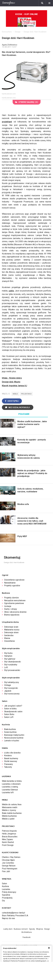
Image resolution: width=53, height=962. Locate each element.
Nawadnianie (10, 583)
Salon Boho (9, 714)
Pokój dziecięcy (9, 892)
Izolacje (7, 606)
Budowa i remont (21, 929)
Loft (6, 667)
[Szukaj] (42, 3)
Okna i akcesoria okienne (15, 612)
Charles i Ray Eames (11, 857)
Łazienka (6, 889)
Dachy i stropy (10, 609)
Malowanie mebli (9, 807)
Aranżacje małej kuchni (14, 735)
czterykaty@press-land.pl (13, 913)
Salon (4, 883)
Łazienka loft (8, 792)
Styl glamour (9, 659)
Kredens (8, 755)
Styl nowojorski (11, 688)
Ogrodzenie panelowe (14, 603)
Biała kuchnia (10, 729)
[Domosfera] (8, 3)
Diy (3, 900)
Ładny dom (7, 929)
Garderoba (8, 635)
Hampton (8, 656)
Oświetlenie (9, 641)
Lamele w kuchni (11, 740)
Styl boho (8, 653)
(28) (28, 102)
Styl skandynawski (12, 661)
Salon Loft (8, 717)
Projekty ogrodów (12, 585)
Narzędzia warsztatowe (14, 600)
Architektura (26, 932)
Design (17, 32)
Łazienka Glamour (10, 789)
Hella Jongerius (9, 833)
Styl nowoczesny (12, 693)
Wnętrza (39, 929)
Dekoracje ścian (11, 627)
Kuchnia (5, 886)
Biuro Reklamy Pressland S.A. (15, 915)
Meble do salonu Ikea (11, 804)
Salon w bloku (10, 708)
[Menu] (49, 3)
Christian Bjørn (8, 860)
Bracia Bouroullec (9, 836)
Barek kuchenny (11, 758)
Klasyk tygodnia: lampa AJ (14, 385)
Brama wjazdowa (11, 615)
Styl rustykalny (10, 664)
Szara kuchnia (10, 732)
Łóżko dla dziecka (12, 752)
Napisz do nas (8, 918)
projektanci (26, 394)
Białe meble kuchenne (12, 813)
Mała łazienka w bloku (12, 781)
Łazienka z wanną (10, 787)
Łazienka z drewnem (11, 784)
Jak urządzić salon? (13, 706)
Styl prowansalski (12, 670)
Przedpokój (7, 898)
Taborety (8, 767)
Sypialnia (6, 895)
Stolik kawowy (10, 761)
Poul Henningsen (9, 868)
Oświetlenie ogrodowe (14, 580)
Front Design (8, 845)
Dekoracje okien (11, 632)
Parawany (8, 764)
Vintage (7, 685)
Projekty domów (11, 597)
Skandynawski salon (13, 711)
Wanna (7, 638)
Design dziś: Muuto (11, 382)
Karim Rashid (8, 842)
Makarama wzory (11, 629)
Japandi (7, 691)
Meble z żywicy (9, 810)
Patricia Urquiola (9, 831)
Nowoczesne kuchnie (13, 738)
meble (15, 394)
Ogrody (32, 929)
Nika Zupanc (7, 839)
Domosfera (7, 32)
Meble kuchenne (9, 816)
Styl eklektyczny (11, 682)
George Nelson (8, 865)
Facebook (26, 937)
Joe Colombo (8, 863)
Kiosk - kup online (26, 14)
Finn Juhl (6, 871)
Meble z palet (8, 819)
